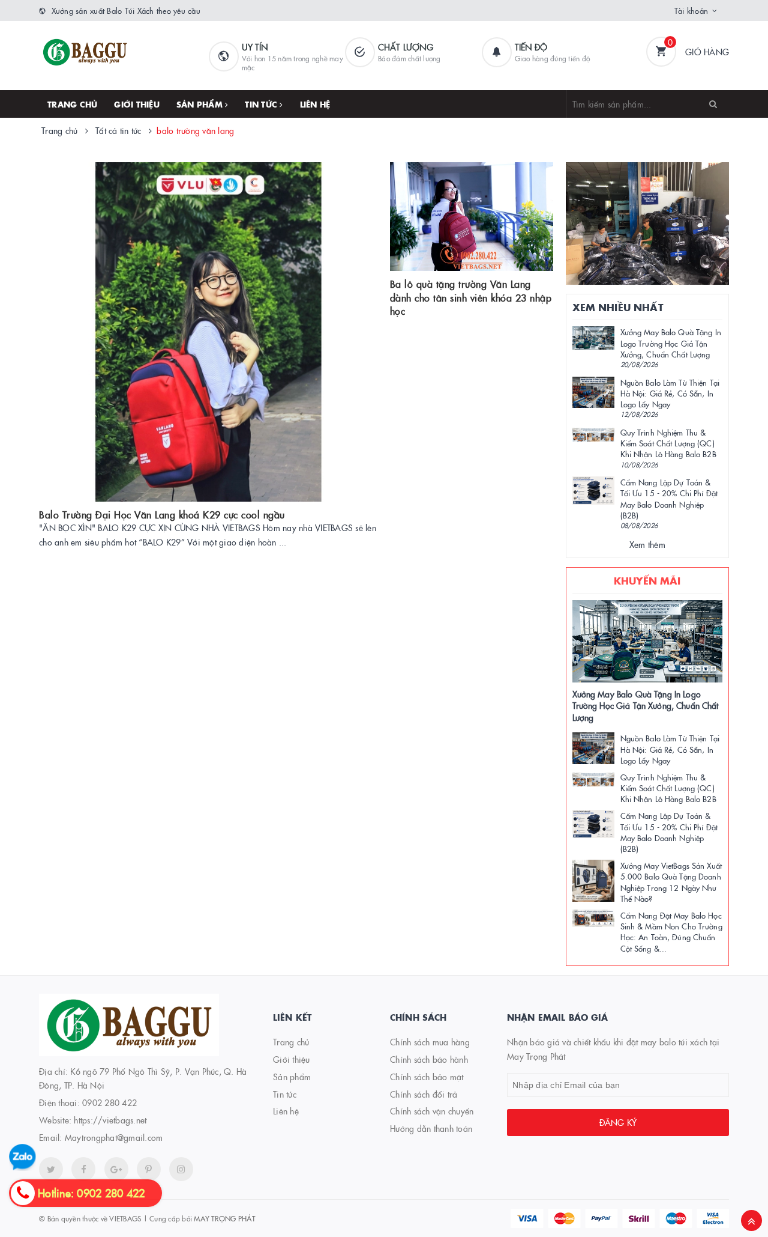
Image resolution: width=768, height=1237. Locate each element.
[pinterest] (181, 1169)
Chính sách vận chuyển (431, 1111)
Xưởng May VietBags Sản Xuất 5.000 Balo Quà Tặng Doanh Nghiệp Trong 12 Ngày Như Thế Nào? (671, 882)
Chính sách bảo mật (427, 1077)
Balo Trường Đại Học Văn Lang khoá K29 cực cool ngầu (162, 514)
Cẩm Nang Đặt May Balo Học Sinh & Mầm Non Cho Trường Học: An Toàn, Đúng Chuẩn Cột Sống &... (671, 931)
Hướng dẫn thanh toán (431, 1128)
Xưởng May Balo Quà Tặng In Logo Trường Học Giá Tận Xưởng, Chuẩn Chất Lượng (670, 342)
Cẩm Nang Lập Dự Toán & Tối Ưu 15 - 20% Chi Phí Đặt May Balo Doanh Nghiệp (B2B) (669, 498)
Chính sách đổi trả (424, 1094)
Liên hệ (315, 104)
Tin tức (262, 104)
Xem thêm (647, 544)
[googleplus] (116, 1169)
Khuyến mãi (647, 580)
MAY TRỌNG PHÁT (224, 1218)
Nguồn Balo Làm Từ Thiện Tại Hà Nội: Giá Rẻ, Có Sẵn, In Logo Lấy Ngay (670, 393)
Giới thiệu (137, 104)
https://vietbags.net (110, 1120)
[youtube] (149, 1169)
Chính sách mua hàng (430, 1042)
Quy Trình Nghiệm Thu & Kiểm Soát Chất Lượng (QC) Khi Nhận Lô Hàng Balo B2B (668, 443)
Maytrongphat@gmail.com (114, 1137)
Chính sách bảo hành (429, 1059)
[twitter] (51, 1169)
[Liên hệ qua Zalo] (22, 1157)
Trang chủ (72, 104)
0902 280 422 (109, 1102)
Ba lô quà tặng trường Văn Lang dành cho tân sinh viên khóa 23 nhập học (471, 297)
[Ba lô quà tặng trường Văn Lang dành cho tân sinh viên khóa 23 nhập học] (471, 217)
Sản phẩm (200, 104)
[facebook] (83, 1169)
